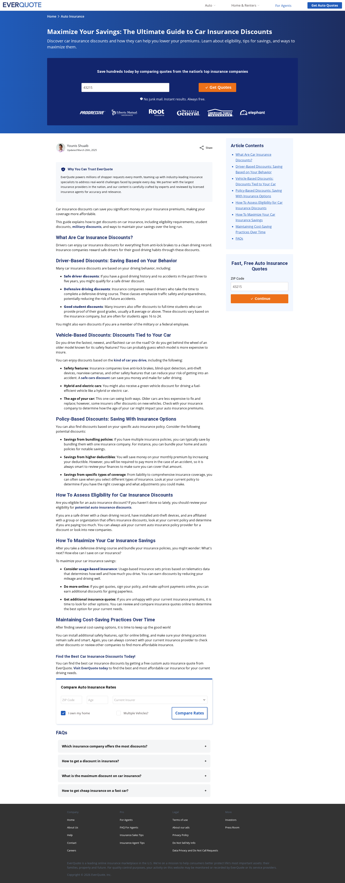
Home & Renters (243, 5)
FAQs (239, 238)
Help (70, 835)
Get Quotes (220, 87)
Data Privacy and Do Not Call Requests (195, 850)
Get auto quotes (324, 5)
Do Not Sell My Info (183, 843)
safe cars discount (95, 378)
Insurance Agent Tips (132, 843)
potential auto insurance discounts (103, 507)
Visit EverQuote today (90, 668)
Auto (208, 5)
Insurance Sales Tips (132, 835)
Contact (71, 843)
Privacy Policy (180, 835)
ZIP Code (90, 80)
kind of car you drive (130, 360)
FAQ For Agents (129, 827)
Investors (230, 820)
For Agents (283, 5)
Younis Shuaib (77, 145)
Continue (262, 299)
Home (51, 16)
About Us (72, 827)
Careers (71, 850)
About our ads (180, 827)
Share (209, 147)
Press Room (232, 827)
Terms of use (180, 820)
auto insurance (72, 16)
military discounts (86, 226)
